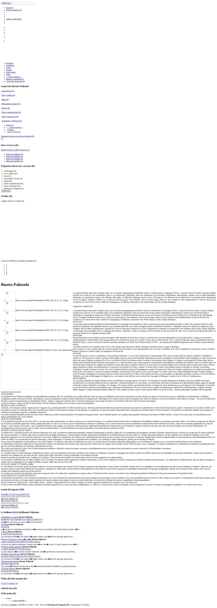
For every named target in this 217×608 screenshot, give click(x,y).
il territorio (10, 65)
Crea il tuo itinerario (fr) (15, 81)
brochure (9, 63)
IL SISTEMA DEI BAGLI (11, 534)
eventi (8, 68)
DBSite (14, 605)
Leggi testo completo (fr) (83, 306)
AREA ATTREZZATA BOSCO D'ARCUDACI (20, 542)
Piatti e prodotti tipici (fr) (11, 112)
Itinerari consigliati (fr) (15, 79)
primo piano (11, 72)
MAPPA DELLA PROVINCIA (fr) (15, 150)
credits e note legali (13, 19)
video (8, 74)
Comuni (11, 130)
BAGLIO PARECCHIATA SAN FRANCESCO (20, 556)
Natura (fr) (6, 108)
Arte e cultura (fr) (8, 95)
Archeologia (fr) (7, 91)
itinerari (9, 70)
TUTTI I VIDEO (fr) (9, 583)
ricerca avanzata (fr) (14, 10)
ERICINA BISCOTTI (10, 564)
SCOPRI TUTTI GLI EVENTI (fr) (15, 494)
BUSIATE (5, 527)
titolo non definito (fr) (14, 154)
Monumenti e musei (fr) (11, 104)
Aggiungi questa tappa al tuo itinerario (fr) (17, 136)
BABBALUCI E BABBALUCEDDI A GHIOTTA (22, 519)
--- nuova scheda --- (14, 77)
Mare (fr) (5, 99)
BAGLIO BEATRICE (10, 571)
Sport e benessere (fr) (10, 117)
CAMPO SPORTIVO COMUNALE (16, 549)
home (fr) (9, 8)
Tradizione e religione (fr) (12, 121)
